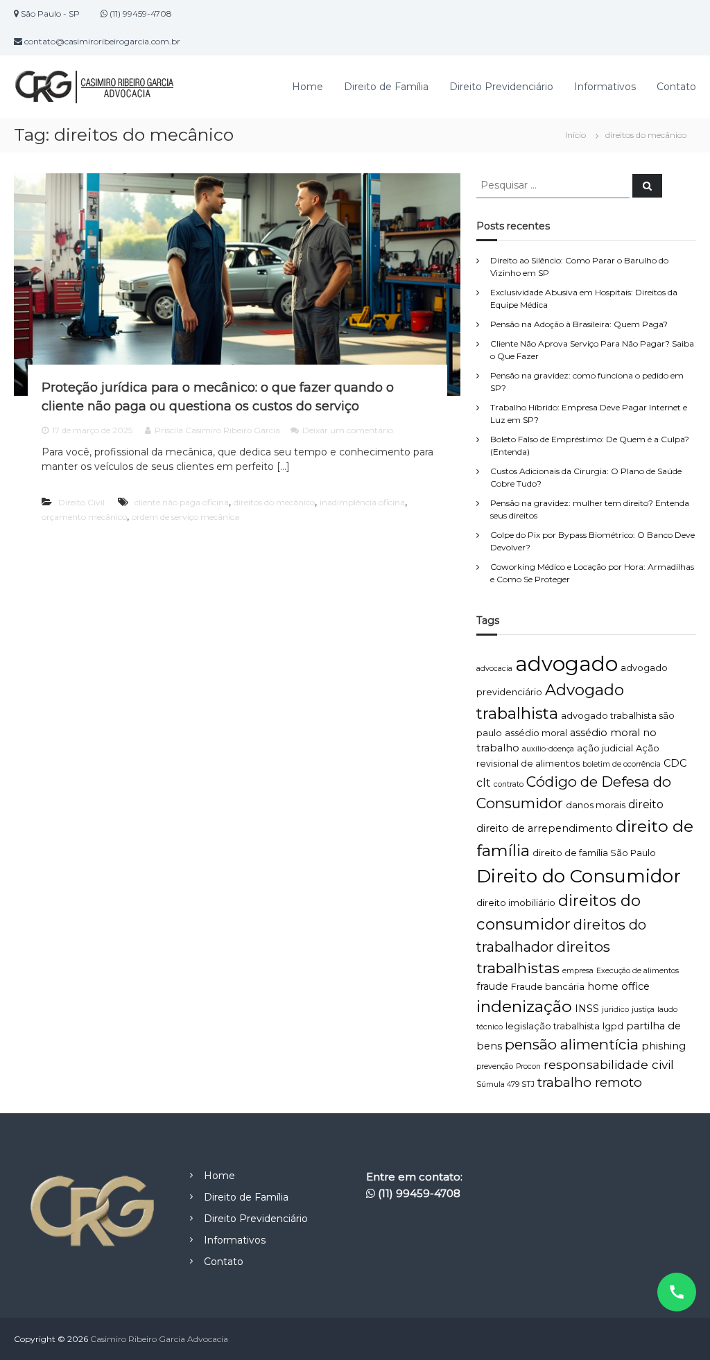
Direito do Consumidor (578, 876)
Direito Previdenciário (501, 86)
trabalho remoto (589, 1082)
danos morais (595, 805)
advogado (566, 664)
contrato (508, 784)
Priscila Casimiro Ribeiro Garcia (217, 430)
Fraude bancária (548, 987)
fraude (492, 986)
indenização (524, 1006)
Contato (676, 86)
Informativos (605, 86)
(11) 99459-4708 (419, 1193)
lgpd (613, 1026)
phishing (663, 1046)
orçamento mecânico (84, 517)
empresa (578, 970)
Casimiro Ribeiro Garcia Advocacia (159, 1339)
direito (646, 804)
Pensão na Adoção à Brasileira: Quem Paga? (579, 324)
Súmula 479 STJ (505, 1084)
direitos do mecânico (274, 502)
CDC (675, 763)
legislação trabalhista (552, 1026)
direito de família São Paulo (594, 853)
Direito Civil (81, 502)
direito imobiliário (515, 903)
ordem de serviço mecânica (185, 517)
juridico (615, 1009)
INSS (587, 1008)
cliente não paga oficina (182, 502)
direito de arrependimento (544, 828)
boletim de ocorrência (621, 764)
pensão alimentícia (572, 1044)
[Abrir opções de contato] (676, 1292)
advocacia (494, 668)
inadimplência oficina (362, 502)
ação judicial (605, 748)
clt (483, 783)
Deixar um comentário (347, 430)
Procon (528, 1066)
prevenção (494, 1066)
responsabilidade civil (609, 1064)
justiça (643, 1009)
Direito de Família (386, 86)
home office (618, 986)
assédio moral (536, 733)
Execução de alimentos (637, 970)
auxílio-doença (548, 748)
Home (307, 86)
